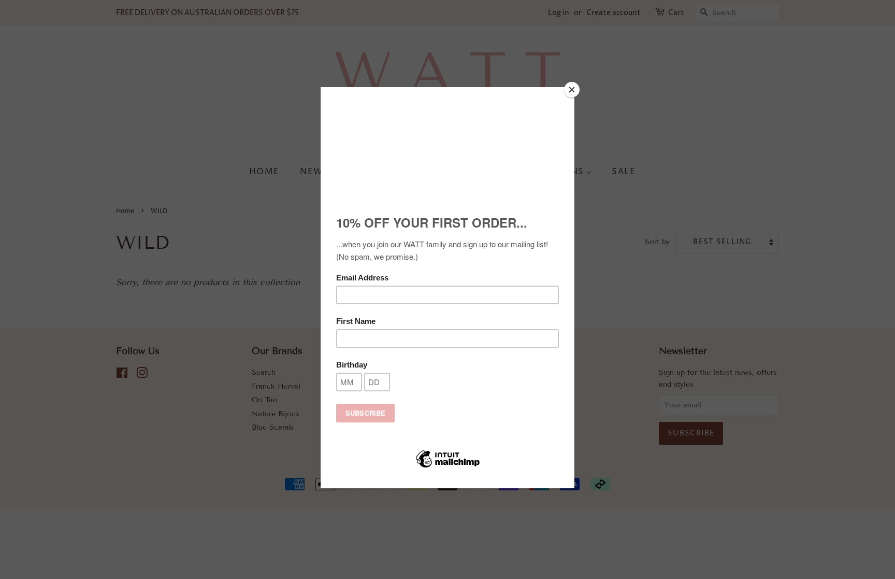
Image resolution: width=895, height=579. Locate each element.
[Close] (572, 89)
